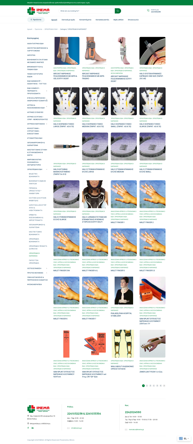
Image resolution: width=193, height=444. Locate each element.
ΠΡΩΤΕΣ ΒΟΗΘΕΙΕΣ (35, 273)
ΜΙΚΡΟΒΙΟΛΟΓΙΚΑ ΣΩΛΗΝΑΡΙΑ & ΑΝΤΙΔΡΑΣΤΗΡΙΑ (34, 162)
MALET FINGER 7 (89, 318)
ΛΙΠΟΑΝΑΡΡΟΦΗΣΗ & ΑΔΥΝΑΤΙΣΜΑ (36, 143)
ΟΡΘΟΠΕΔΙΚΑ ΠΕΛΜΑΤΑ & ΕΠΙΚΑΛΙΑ (38, 247)
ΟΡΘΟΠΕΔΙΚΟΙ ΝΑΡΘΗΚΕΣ (34, 254)
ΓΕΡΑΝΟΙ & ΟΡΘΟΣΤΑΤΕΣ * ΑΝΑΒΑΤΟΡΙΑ (35, 191)
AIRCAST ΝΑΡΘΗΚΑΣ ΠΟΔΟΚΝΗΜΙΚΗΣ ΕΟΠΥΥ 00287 (121, 78)
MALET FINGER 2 (147, 222)
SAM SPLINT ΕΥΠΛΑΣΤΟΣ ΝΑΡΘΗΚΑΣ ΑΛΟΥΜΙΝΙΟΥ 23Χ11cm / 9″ (150, 321)
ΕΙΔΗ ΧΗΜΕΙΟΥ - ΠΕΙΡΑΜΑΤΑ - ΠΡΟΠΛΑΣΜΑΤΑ (33, 91)
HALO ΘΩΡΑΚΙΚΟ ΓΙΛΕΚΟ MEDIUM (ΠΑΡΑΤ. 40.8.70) (93, 125)
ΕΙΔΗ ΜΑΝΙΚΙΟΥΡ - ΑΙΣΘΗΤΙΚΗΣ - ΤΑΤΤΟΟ (36, 82)
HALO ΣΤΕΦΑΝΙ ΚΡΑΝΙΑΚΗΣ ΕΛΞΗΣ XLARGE (64, 218)
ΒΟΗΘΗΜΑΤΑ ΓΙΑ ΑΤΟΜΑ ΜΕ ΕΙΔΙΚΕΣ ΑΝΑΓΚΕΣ (37, 60)
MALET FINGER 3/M (61, 270)
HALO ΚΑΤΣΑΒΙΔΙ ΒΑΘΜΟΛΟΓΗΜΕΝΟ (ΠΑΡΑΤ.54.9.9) (61, 171)
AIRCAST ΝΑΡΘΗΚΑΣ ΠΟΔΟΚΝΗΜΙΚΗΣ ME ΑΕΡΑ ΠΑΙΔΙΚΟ (93, 76)
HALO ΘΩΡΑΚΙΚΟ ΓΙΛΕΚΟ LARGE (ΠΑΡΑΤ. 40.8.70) (63, 125)
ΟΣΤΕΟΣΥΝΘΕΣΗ (34, 268)
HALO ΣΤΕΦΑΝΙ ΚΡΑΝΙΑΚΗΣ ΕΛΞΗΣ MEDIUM (122, 170)
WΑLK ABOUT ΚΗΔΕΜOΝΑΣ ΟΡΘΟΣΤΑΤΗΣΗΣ (122, 367)
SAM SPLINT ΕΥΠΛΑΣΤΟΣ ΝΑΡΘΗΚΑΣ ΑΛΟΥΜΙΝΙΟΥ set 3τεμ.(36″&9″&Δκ (94, 374)
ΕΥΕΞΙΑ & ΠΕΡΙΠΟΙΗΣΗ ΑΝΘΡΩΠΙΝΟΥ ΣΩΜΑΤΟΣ (37, 99)
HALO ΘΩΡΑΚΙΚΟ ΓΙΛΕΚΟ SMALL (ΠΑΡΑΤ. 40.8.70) (121, 125)
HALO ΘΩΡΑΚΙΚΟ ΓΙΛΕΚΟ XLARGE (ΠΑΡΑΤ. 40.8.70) (150, 125)
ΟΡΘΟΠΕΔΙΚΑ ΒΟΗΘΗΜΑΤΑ (34, 240)
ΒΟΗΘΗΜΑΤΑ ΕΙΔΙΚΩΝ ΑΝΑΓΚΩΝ (37, 182)
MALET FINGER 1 (118, 222)
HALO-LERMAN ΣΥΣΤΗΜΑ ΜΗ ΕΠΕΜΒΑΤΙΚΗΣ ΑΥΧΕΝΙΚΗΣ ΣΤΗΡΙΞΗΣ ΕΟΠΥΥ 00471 (94, 219)
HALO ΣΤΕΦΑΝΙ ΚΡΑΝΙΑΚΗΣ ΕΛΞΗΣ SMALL (151, 170)
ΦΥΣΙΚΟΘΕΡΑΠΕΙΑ (34, 284)
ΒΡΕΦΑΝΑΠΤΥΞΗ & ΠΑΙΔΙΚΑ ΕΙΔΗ (35, 68)
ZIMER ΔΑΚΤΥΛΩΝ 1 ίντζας (151, 372)
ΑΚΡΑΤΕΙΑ (31, 55)
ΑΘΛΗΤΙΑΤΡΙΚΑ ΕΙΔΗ (35, 43)
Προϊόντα (38, 29)
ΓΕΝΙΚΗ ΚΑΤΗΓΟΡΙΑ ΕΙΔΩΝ (35, 75)
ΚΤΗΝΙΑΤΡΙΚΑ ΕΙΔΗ (34, 138)
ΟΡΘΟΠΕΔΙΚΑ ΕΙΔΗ (51, 29)
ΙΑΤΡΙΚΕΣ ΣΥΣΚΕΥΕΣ (35, 112)
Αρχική (29, 29)
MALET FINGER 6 (60, 318)
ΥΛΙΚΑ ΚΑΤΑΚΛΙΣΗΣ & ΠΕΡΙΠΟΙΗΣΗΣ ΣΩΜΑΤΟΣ (37, 278)
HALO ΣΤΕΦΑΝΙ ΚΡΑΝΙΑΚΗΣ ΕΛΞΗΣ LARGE (93, 170)
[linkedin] (32, 428)
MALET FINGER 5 (118, 270)
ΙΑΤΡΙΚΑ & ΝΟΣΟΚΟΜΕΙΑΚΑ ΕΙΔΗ (36, 106)
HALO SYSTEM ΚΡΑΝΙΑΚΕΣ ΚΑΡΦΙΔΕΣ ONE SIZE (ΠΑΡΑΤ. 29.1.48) (152, 76)
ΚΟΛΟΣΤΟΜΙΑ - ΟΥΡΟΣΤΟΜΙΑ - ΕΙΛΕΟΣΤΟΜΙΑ (33, 131)
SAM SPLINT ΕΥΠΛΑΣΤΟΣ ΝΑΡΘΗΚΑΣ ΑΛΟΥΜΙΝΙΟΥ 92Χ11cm (64, 374)
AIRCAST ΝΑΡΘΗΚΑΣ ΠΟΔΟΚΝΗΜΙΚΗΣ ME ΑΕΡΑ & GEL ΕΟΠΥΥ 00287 (65, 76)
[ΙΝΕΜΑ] (38, 10)
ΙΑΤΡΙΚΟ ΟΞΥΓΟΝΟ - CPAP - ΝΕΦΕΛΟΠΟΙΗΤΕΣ (37, 118)
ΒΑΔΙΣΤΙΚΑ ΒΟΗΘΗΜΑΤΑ (34, 175)
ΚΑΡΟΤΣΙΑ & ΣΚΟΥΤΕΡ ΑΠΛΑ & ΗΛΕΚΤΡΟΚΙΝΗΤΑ (37, 208)
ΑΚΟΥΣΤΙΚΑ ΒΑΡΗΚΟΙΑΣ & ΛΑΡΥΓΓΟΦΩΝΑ (37, 49)
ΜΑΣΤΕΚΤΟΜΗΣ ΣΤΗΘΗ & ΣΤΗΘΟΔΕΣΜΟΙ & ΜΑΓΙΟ (37, 152)
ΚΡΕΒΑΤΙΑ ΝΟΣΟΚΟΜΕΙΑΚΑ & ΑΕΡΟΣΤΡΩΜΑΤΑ (36, 217)
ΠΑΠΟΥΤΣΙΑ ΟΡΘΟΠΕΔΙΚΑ (34, 261)
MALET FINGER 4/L (90, 270)
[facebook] (28, 428)
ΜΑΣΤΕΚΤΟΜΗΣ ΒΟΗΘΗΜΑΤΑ (35, 233)
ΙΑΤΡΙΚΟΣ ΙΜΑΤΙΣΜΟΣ (36, 124)
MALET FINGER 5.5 (147, 270)
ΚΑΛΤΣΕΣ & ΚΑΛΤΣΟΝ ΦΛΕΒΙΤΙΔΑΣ (37, 199)
